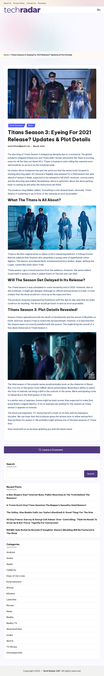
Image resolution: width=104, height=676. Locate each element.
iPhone (10, 587)
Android (10, 552)
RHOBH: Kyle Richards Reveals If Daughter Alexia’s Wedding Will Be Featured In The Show (50, 532)
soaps (9, 635)
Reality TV (11, 623)
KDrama (10, 593)
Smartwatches (14, 629)
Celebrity (11, 570)
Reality (10, 617)
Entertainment (16, 125)
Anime (9, 558)
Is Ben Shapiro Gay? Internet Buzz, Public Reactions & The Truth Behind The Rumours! (48, 496)
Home (6, 55)
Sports (9, 640)
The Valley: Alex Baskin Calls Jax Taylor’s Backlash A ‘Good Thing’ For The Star (49, 512)
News (30, 125)
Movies (10, 605)
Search (10, 464)
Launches (11, 599)
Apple (9, 564)
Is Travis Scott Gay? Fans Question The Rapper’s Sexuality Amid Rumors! (46, 505)
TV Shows (11, 646)
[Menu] (98, 10)
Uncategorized (14, 652)
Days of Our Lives (15, 576)
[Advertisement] (52, 32)
